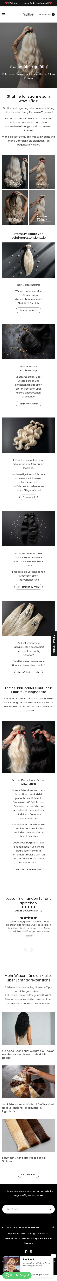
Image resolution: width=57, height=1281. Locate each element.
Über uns (28, 1243)
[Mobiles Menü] (5, 14)
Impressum (13, 1233)
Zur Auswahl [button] (29, 497)
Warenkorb (45, 14)
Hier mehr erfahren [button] (28, 310)
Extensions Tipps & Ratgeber (21, 1227)
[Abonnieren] (51, 1209)
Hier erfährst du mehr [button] (28, 586)
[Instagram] (31, 1251)
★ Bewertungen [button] (54, 644)
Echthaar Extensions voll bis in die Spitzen (24, 1159)
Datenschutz (42, 1233)
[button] (26, 950)
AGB (23, 1233)
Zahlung (30, 1233)
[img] (28, 907)
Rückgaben (37, 1238)
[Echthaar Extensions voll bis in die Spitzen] (28, 1135)
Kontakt (48, 1238)
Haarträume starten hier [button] (28, 869)
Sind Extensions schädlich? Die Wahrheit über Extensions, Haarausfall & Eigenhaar (28, 1108)
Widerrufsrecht (12, 1238)
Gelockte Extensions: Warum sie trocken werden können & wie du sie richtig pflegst (28, 1054)
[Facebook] (26, 1251)
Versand (26, 1238)
